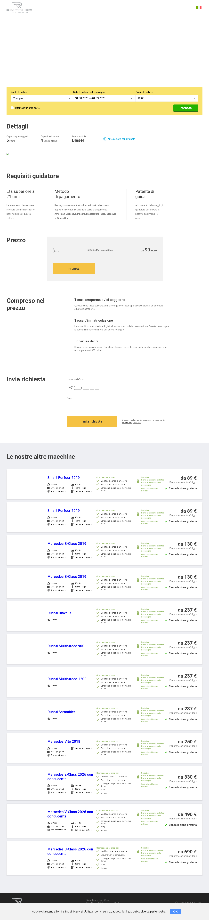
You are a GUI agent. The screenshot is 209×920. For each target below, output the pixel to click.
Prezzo (91, 8)
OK (175, 911)
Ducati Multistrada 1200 (67, 679)
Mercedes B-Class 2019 (66, 544)
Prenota (186, 108)
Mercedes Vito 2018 (63, 741)
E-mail (69, 398)
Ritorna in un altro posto (27, 108)
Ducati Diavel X (59, 613)
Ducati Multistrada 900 (65, 646)
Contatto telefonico (76, 379)
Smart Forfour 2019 (63, 478)
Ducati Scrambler (61, 712)
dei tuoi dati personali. (131, 423)
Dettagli (46, 8)
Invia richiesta (92, 421)
